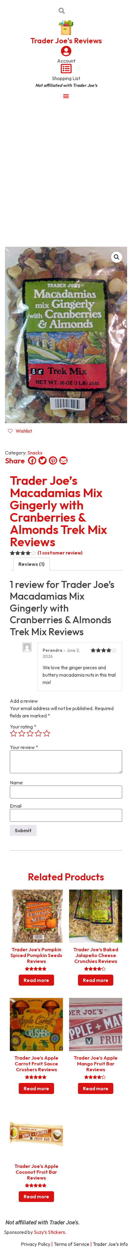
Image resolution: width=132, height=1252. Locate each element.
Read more (36, 980)
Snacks (34, 453)
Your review (24, 747)
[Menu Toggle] (66, 96)
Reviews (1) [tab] (31, 564)
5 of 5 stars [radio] (46, 733)
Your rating (23, 726)
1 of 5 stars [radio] (13, 733)
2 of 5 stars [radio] (21, 733)
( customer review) (60, 553)
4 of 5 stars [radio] (38, 733)
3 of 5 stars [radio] (30, 733)
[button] (116, 257)
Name (16, 782)
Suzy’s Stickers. (50, 1232)
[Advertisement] (66, 173)
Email (15, 805)
